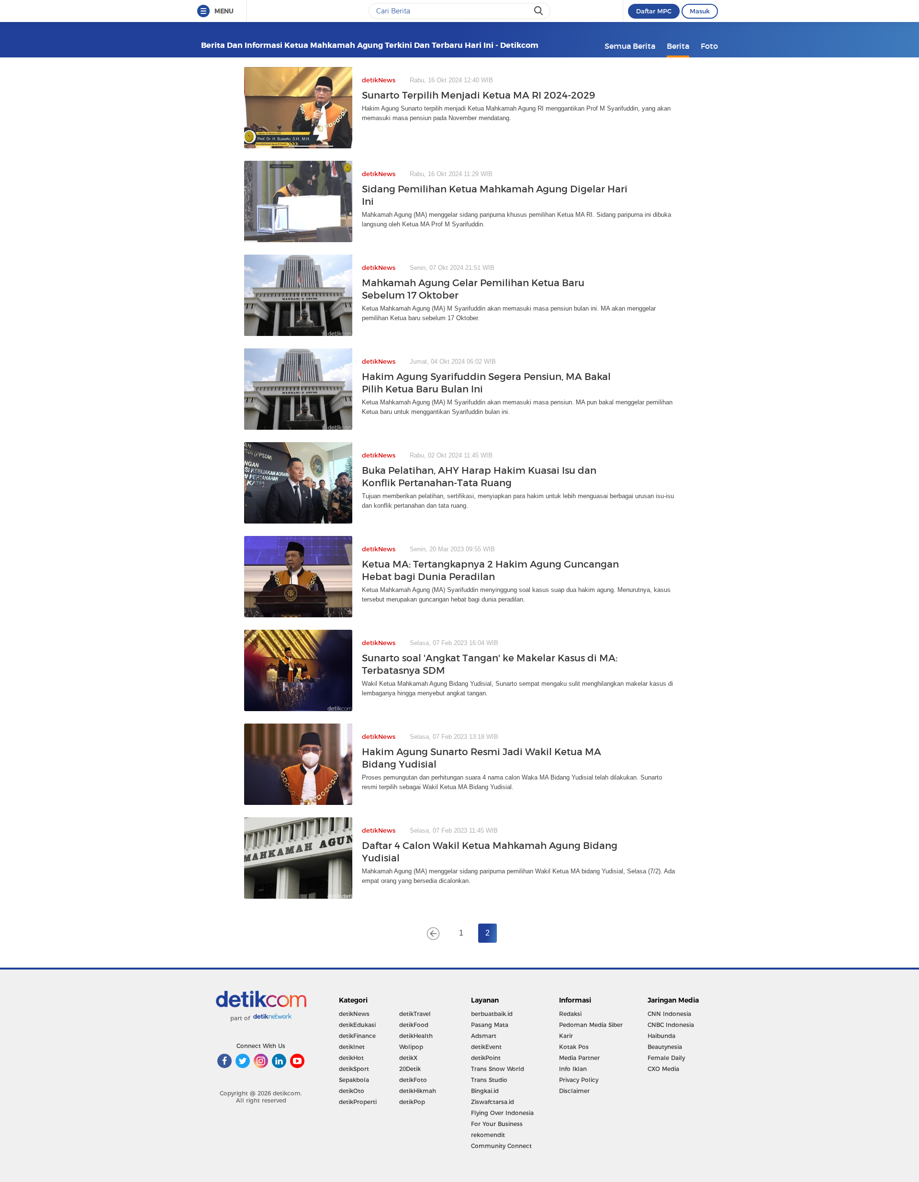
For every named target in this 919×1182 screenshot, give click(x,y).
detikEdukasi (357, 1024)
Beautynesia (665, 1046)
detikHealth (416, 1035)
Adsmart (483, 1035)
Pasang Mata (489, 1024)
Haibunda (661, 1035)
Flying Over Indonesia (502, 1112)
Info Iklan (573, 1068)
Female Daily (666, 1057)
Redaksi (570, 1013)
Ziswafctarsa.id (492, 1101)
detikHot (351, 1057)
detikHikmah (417, 1090)
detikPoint (486, 1057)
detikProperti (358, 1101)
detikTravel (415, 1013)
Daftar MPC (654, 11)
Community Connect (501, 1145)
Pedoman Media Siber (591, 1024)
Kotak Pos (574, 1046)
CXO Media (663, 1068)
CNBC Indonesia (671, 1024)
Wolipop (411, 1046)
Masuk (700, 11)
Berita (678, 46)
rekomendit (488, 1134)
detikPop (412, 1101)
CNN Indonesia (669, 1013)
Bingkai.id (485, 1090)
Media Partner (579, 1057)
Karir (566, 1035)
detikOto (351, 1090)
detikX (408, 1057)
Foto (709, 46)
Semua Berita (630, 46)
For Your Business (497, 1123)
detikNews (354, 1013)
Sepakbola (354, 1079)
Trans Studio (489, 1079)
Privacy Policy (578, 1079)
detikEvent (486, 1046)
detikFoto (413, 1079)
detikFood (413, 1024)
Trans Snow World (497, 1068)
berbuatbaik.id (492, 1013)
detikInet (352, 1046)
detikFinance (357, 1035)
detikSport (354, 1068)
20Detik (410, 1068)
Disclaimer (574, 1090)
